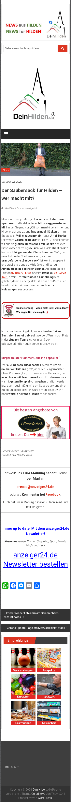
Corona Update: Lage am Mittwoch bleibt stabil (36, 627)
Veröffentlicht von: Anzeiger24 (20, 208)
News (6, 170)
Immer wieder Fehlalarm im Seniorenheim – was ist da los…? (32, 615)
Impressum (12, 766)
